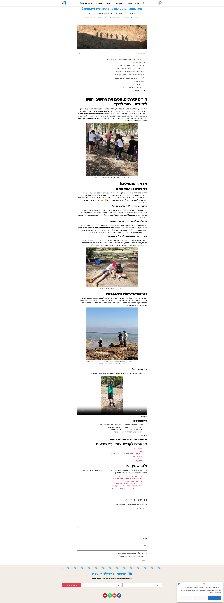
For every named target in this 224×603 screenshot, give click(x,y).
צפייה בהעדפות (185, 598)
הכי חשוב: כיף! (135, 81)
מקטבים (141, 458)
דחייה (200, 598)
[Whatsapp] (109, 595)
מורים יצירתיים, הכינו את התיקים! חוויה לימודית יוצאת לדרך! (124, 59)
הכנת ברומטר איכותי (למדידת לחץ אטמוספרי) (128, 479)
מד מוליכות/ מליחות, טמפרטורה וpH (132, 454)
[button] (180, 584)
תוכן (104, 17)
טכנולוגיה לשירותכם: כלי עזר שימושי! (128, 72)
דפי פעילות (88, 17)
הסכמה (214, 598)
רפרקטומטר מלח (138, 456)
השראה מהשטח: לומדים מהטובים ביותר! (127, 78)
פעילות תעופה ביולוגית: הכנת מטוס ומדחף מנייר (128, 488)
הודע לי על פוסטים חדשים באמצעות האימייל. (130, 557)
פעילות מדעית (97, 17)
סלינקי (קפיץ (139, 461)
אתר (145, 546)
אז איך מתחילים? (137, 62)
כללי (107, 17)
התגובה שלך (142, 508)
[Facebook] (119, 595)
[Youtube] (105, 595)
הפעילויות (119, 3)
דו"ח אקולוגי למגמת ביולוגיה (134, 481)
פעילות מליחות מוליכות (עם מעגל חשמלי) (130, 476)
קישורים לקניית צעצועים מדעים (133, 87)
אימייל (144, 538)
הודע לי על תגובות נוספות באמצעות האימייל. (130, 553)
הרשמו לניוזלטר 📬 (86, 3)
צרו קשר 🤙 (99, 3)
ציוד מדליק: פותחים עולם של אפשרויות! (127, 75)
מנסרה (141, 451)
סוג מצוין (113, 454)
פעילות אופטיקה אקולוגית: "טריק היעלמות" (130, 483)
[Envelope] (114, 595)
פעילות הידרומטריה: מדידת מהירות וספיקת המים (127, 486)
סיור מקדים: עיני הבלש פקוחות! (130, 65)
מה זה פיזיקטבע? (133, 3)
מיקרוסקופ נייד (139, 449)
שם (145, 531)
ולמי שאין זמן (139, 90)
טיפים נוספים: (136, 84)
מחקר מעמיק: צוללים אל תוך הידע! (128, 68)
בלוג (108, 3)
